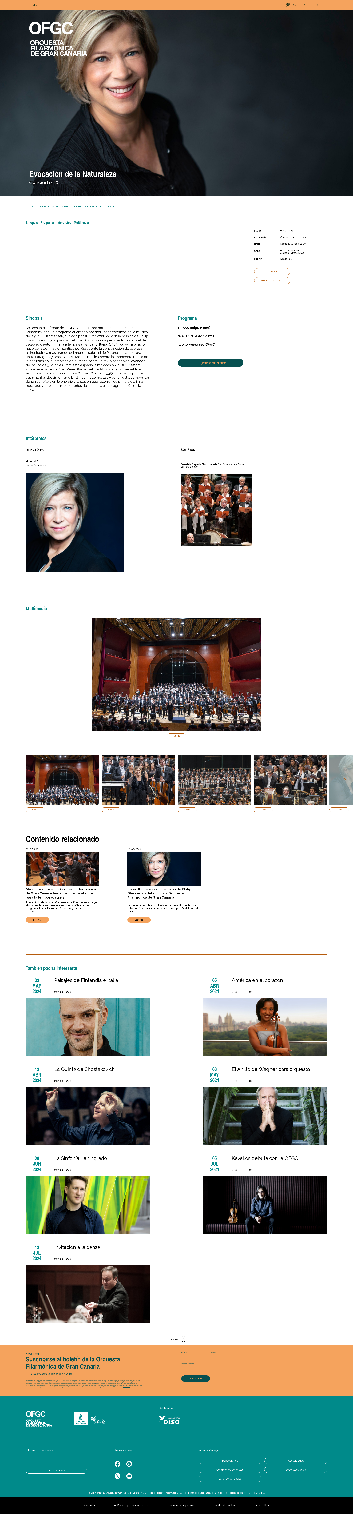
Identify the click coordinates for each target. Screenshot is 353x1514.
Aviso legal (89, 1505)
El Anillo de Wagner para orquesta (271, 1069)
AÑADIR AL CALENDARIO (272, 281)
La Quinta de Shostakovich (84, 1069)
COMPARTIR (272, 272)
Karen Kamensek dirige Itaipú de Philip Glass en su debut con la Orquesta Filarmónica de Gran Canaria (159, 893)
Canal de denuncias (230, 1478)
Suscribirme (196, 1378)
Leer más (37, 920)
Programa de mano (210, 363)
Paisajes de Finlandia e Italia (86, 980)
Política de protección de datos (132, 1505)
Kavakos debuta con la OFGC (265, 1158)
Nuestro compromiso (182, 1505)
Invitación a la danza (77, 1247)
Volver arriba (172, 1339)
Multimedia (81, 222)
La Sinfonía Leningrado (80, 1158)
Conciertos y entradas (46, 207)
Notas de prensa (56, 1470)
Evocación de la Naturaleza (102, 207)
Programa (47, 222)
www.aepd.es (126, 1387)
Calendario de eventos (72, 207)
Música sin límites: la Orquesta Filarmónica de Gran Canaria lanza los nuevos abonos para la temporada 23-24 (61, 893)
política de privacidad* (62, 1374)
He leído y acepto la (51, 1374)
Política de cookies (225, 1505)
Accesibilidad (296, 1460)
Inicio (28, 207)
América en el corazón (257, 980)
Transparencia (230, 1460)
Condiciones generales (230, 1469)
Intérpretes (64, 222)
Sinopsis (32, 222)
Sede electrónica (296, 1469)
